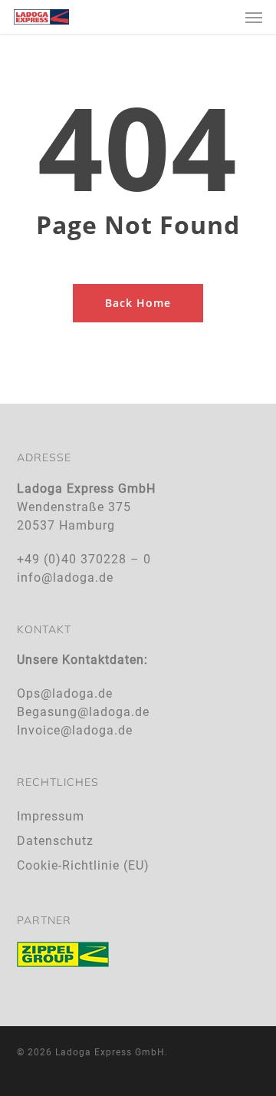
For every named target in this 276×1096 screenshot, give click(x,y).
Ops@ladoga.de (65, 693)
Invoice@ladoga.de (75, 730)
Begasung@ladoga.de (83, 712)
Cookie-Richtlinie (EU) (83, 865)
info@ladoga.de (65, 577)
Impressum (50, 816)
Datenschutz (55, 841)
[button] (253, 17)
